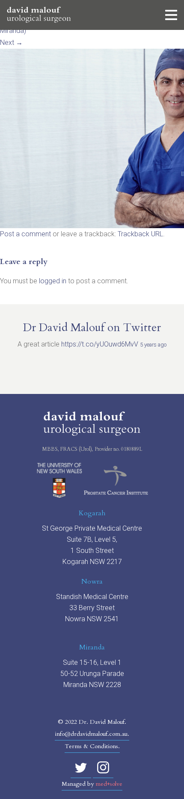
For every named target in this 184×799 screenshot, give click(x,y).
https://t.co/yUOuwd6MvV (99, 344)
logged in (52, 281)
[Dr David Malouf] (38, 14)
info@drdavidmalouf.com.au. (92, 734)
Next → (11, 42)
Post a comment (25, 234)
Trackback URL (140, 234)
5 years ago (153, 344)
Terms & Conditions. (92, 746)
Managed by (92, 784)
